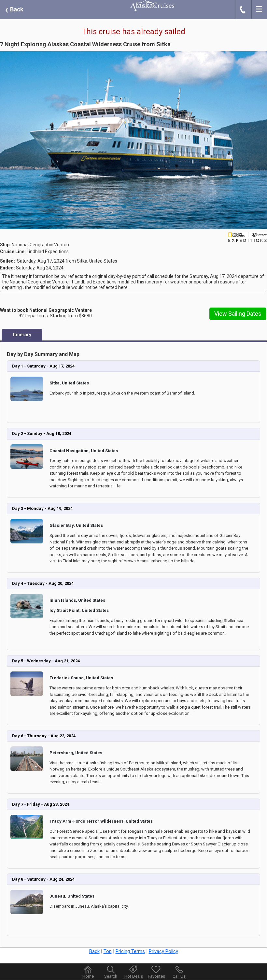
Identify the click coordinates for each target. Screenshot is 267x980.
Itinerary (22, 334)
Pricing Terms (130, 951)
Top (108, 951)
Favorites (156, 976)
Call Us (179, 976)
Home (88, 976)
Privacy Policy (163, 951)
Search (110, 976)
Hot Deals (133, 976)
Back (14, 9)
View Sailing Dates (237, 313)
